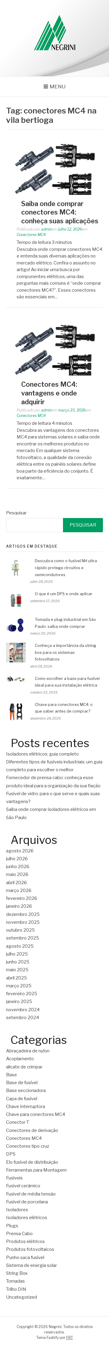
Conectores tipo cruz (27, 1146)
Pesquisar (16, 513)
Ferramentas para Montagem (36, 1170)
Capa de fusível (21, 1098)
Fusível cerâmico (23, 1186)
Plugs (12, 1225)
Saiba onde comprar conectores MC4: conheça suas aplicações (59, 212)
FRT (69, 1337)
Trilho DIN (16, 1289)
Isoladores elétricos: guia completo (42, 754)
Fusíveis (14, 1178)
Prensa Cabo (19, 1233)
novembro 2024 (23, 1009)
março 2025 (18, 986)
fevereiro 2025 (21, 993)
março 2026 (18, 890)
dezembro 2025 (23, 914)
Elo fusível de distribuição (32, 1162)
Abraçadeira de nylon (27, 1051)
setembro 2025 (22, 938)
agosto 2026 (20, 851)
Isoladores (17, 1209)
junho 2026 (17, 866)
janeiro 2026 (19, 906)
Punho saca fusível (25, 1257)
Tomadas (15, 1281)
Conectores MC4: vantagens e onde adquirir (49, 392)
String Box (17, 1273)
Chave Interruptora (25, 1106)
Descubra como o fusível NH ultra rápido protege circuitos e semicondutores (66, 567)
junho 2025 (17, 962)
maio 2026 (17, 874)
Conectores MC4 (31, 234)
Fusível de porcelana (27, 1202)
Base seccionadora (26, 1090)
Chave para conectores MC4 (35, 1114)
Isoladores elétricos (26, 1217)
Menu (58, 87)
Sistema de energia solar (31, 1265)
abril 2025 (16, 978)
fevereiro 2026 (21, 898)
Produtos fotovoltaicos (30, 1249)
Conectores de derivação (32, 1130)
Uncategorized (21, 1297)
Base (11, 1074)
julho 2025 (17, 954)
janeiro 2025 (19, 1001)
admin (46, 229)
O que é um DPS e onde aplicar (63, 593)
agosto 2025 (20, 946)
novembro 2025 (23, 922)
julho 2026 (17, 858)
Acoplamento (20, 1058)
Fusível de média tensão (31, 1194)
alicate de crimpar (24, 1067)
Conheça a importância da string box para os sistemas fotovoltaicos (65, 652)
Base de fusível (22, 1082)
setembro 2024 (22, 1017)
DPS (10, 1154)
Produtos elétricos (25, 1241)
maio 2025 (17, 969)
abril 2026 (16, 882)
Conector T (17, 1122)
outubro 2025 (20, 930)
